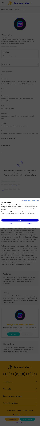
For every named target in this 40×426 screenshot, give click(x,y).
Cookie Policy (35, 201)
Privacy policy (25, 201)
